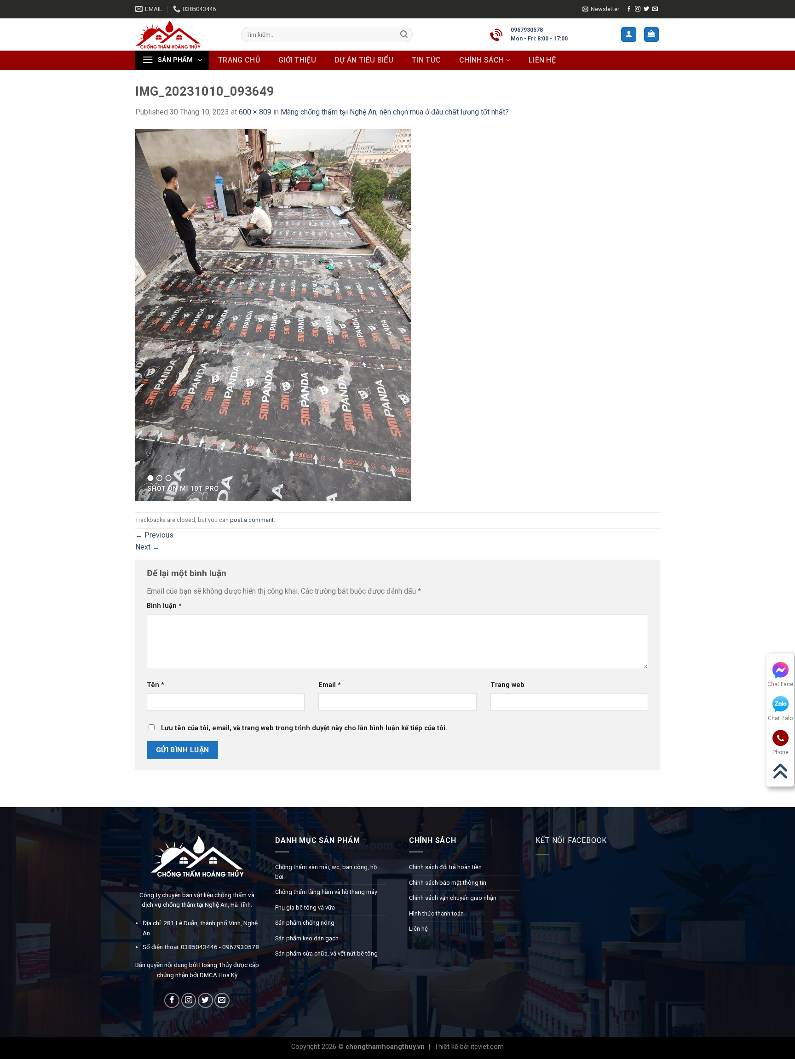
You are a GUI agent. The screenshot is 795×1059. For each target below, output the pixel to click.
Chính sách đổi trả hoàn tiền (445, 867)
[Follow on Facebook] (629, 9)
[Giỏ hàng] (651, 34)
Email (329, 685)
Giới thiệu (297, 60)
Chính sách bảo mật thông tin (447, 882)
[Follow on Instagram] (637, 9)
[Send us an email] (655, 9)
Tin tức (426, 60)
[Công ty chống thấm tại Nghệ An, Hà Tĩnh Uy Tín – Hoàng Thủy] (181, 34)
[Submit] (404, 34)
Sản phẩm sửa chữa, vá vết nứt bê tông (326, 953)
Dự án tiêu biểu (363, 60)
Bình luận (164, 606)
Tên (155, 685)
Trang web (507, 685)
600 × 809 (255, 112)
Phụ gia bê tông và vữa (305, 907)
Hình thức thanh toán (436, 913)
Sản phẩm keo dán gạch (307, 938)
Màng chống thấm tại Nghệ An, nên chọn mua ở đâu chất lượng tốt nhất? (395, 112)
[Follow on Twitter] (646, 9)
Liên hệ (542, 60)
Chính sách (481, 60)
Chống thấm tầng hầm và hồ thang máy (326, 891)
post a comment (252, 519)
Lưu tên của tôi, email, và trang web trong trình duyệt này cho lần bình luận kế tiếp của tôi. (304, 728)
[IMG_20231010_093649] (273, 314)
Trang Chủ (239, 60)
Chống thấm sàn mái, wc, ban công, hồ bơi (326, 872)
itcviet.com (487, 1047)
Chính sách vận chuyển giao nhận (452, 897)
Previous (154, 535)
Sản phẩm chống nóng (304, 922)
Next (147, 547)
